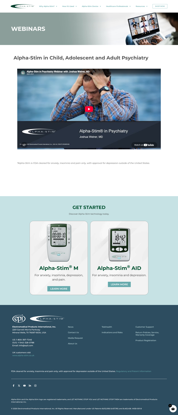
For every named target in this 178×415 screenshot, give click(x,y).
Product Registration (145, 340)
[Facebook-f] (13, 385)
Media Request (75, 338)
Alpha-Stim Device (90, 6)
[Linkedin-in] (29, 385)
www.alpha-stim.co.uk (23, 355)
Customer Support (144, 327)
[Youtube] (24, 385)
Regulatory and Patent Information (133, 371)
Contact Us (73, 332)
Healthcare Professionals (117, 6)
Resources (140, 6)
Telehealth (107, 327)
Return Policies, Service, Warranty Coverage (147, 333)
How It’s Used (68, 6)
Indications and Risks (112, 332)
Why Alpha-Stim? (46, 6)
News (70, 327)
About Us (72, 343)
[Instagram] (35, 385)
